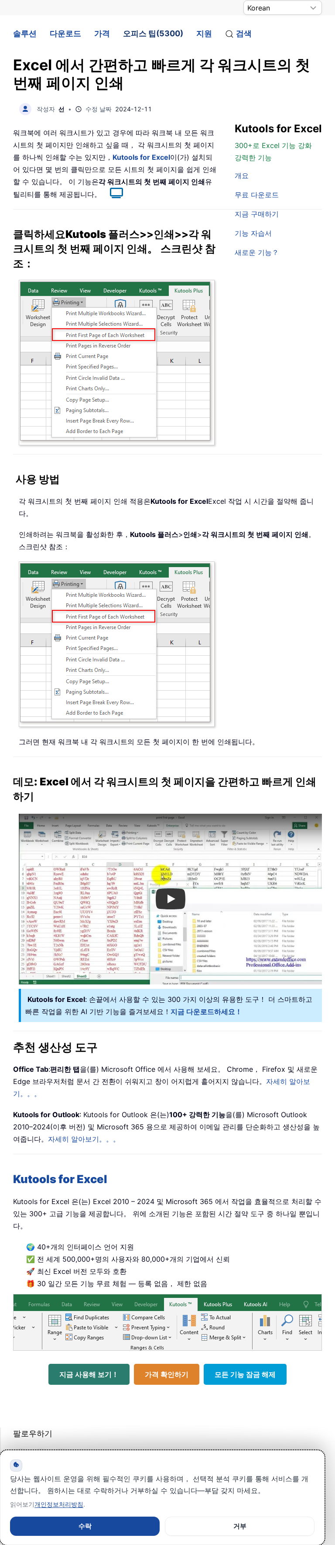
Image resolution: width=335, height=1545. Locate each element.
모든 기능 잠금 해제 (245, 1374)
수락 (85, 1526)
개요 (242, 175)
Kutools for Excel (141, 157)
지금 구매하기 (257, 214)
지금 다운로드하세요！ (206, 1011)
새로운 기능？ (257, 252)
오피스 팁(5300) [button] (153, 33)
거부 (239, 1526)
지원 (204, 33)
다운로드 (65, 33)
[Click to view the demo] (112, 194)
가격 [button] (102, 33)
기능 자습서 (253, 233)
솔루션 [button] (25, 33)
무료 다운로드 (257, 194)
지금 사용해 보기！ (89, 1374)
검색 (244, 33)
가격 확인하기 (166, 1374)
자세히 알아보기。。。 (84, 1139)
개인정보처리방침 (58, 1504)
